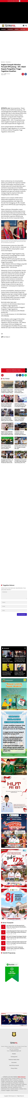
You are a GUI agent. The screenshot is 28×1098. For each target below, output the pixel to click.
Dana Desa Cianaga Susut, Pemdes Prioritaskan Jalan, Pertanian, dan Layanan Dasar (20, 391)
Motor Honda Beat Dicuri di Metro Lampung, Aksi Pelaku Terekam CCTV (7, 660)
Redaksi (14, 1053)
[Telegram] (23, 375)
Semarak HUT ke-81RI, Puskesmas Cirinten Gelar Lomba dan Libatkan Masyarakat (15, 947)
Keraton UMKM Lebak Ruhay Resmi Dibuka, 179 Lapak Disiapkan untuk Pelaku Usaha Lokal (6, 405)
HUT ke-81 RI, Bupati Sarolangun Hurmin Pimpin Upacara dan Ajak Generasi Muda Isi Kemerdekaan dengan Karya (16, 937)
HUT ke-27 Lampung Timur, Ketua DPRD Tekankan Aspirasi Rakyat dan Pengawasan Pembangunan (20, 419)
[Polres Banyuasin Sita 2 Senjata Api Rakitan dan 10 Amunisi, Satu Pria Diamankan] (20, 653)
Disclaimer (14, 1062)
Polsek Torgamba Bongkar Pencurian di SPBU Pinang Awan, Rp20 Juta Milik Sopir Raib (20, 673)
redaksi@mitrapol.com (15, 1050)
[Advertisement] (14, 12)
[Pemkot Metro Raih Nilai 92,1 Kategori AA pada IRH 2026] (21, 440)
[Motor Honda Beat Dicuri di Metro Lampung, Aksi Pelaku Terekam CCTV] (7, 653)
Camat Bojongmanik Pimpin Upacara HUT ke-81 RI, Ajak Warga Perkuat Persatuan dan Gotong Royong (16, 931)
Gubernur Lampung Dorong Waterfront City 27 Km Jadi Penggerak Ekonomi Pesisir (20, 405)
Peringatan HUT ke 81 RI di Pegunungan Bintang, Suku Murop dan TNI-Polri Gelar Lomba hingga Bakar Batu (20, 461)
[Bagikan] (25, 74)
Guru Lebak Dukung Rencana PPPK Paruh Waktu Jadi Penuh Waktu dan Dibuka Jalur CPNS (7, 419)
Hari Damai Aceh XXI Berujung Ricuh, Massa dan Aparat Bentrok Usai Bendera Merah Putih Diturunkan (16, 926)
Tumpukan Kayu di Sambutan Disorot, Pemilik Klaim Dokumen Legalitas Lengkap (20, 433)
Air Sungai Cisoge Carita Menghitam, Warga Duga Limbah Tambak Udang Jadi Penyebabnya (7, 391)
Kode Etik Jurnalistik (14, 1065)
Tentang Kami (14, 1056)
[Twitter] (20, 375)
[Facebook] (17, 375)
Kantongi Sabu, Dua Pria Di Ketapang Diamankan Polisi (7, 673)
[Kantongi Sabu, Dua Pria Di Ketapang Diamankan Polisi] (7, 667)
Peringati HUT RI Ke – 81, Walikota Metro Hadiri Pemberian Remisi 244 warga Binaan (7, 461)
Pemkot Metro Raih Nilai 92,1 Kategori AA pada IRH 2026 (21, 447)
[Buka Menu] (23, 25)
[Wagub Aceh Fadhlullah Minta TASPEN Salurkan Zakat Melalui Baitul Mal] (7, 426)
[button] (26, 25)
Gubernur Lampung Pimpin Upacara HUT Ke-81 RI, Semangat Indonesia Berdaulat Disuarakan (16, 942)
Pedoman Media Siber (14, 1059)
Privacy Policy (14, 1068)
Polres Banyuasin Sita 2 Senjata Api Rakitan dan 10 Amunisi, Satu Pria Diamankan (20, 660)
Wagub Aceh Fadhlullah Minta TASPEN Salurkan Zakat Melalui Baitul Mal (7, 433)
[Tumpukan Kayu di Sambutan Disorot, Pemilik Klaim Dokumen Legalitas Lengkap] (21, 426)
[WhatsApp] (25, 375)
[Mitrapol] (9, 25)
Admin (2, 73)
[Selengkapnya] (25, 648)
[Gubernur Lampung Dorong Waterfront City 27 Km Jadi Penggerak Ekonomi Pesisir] (21, 398)
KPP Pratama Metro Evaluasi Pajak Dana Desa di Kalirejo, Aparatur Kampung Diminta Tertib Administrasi (6, 447)
